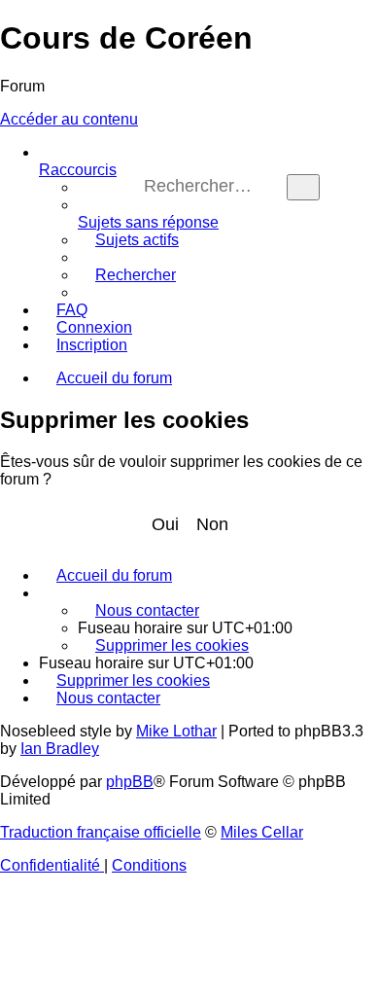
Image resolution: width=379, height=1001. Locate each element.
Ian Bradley (59, 748)
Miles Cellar (262, 832)
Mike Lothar (176, 731)
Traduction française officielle (100, 832)
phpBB (130, 781)
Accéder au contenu (69, 119)
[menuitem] (148, 214)
